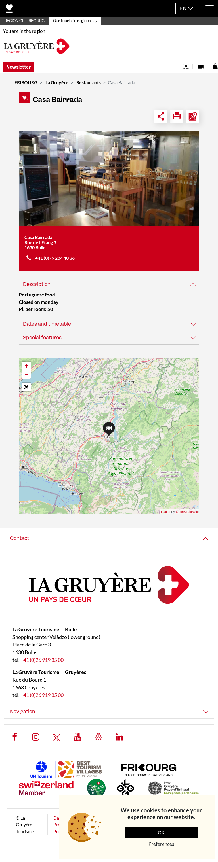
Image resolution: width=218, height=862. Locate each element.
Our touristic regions (72, 20)
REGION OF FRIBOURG (24, 20)
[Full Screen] (26, 387)
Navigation (22, 712)
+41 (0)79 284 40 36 (55, 258)
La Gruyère (56, 82)
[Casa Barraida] (109, 178)
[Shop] (215, 65)
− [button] (26, 374)
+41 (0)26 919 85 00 (42, 660)
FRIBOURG (25, 82)
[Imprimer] (176, 116)
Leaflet (165, 511)
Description (37, 284)
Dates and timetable (47, 324)
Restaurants (88, 82)
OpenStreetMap (187, 511)
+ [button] (26, 365)
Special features (42, 337)
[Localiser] (192, 116)
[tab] (109, 284)
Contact (19, 538)
